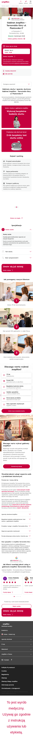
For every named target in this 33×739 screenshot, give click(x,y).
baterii (19, 508)
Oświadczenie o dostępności (11, 688)
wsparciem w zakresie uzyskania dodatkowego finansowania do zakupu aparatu (16, 505)
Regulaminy (5, 674)
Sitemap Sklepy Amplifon (9, 681)
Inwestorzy (5, 630)
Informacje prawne (8, 685)
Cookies (4, 671)
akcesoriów (25, 508)
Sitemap (4, 678)
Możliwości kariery (7, 626)
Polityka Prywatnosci (8, 667)
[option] (12, 585)
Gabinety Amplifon (5, 6)
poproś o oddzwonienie (21, 63)
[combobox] (16, 84)
